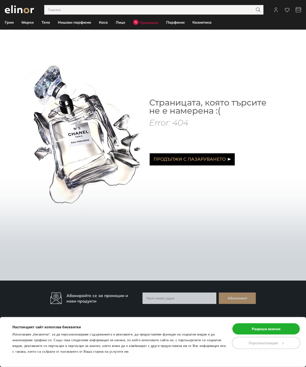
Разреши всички (266, 329)
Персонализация (263, 343)
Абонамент (237, 298)
